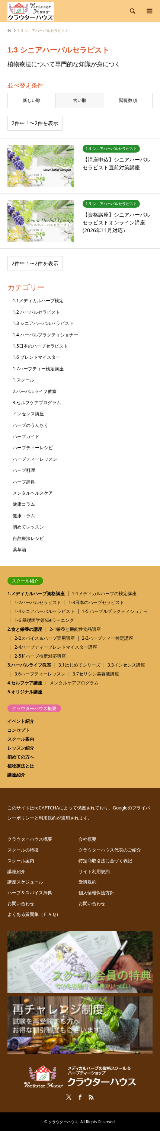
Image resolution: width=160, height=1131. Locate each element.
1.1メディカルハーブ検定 (38, 300)
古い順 (79, 100)
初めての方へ (20, 757)
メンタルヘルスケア (33, 493)
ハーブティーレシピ (33, 447)
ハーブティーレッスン (35, 459)
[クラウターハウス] (30, 11)
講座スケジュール (25, 882)
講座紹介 (16, 774)
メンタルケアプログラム (74, 683)
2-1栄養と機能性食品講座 (75, 629)
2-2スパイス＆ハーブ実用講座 (45, 638)
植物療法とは (20, 766)
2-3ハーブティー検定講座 (107, 638)
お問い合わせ (20, 903)
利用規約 (48, 818)
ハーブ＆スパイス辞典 (29, 892)
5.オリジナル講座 (24, 691)
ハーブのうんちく (30, 425)
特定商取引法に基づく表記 (105, 860)
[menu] (149, 11)
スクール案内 (20, 739)
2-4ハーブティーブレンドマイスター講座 (56, 647)
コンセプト (18, 730)
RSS (91, 1097)
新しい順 (32, 100)
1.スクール (23, 380)
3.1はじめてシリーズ (79, 665)
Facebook (80, 1097)
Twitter (68, 1097)
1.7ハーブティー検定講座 (38, 368)
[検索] (132, 11)
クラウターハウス (63, 1121)
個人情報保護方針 (96, 892)
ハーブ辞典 (24, 482)
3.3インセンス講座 (126, 665)
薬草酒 (19, 549)
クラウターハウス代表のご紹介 (110, 850)
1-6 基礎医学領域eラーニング (44, 620)
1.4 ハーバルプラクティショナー (45, 335)
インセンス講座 (28, 413)
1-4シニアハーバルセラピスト (45, 611)
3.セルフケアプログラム (37, 402)
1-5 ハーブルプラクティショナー (115, 611)
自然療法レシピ (28, 538)
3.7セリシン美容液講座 (96, 674)
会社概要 (87, 839)
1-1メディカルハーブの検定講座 (104, 593)
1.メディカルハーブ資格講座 (36, 593)
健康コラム (24, 504)
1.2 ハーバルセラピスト (36, 312)
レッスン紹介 (20, 748)
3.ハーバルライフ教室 (29, 665)
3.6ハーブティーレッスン (40, 674)
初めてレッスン (28, 527)
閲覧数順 (128, 100)
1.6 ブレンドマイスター (36, 357)
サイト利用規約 (94, 871)
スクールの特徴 (23, 850)
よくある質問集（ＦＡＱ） (34, 914)
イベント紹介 (20, 721)
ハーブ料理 (24, 470)
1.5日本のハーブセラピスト (40, 346)
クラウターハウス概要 (29, 839)
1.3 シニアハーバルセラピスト (43, 323)
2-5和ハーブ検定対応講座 (40, 656)
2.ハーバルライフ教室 (35, 391)
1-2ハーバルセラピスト (38, 602)
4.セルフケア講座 (24, 683)
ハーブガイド (26, 436)
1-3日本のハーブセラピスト (96, 602)
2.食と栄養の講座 (24, 629)
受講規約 (87, 882)
